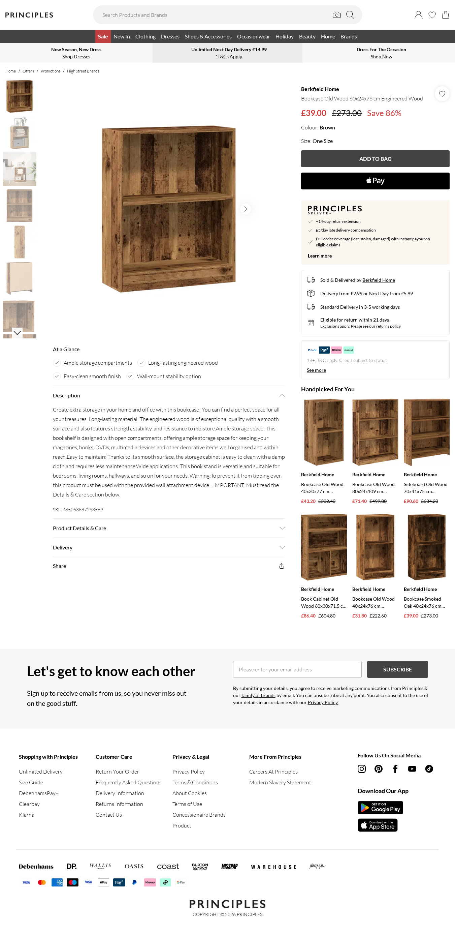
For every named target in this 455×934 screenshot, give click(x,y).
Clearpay (29, 804)
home (10, 70)
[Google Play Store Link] (380, 807)
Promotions (50, 70)
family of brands (258, 695)
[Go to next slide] (245, 209)
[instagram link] (362, 769)
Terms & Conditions (195, 782)
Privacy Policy (188, 771)
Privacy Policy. (323, 702)
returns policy (388, 326)
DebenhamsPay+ (39, 793)
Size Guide (31, 782)
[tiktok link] (429, 769)
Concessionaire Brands (199, 814)
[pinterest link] (379, 769)
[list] (169, 209)
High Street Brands (83, 70)
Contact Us (109, 814)
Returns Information (119, 804)
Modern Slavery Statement (280, 782)
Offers (28, 70)
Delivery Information (120, 793)
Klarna (26, 814)
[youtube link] (412, 769)
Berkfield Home (320, 89)
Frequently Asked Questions (129, 782)
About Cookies (189, 793)
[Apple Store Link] (380, 825)
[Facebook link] (395, 769)
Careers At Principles (273, 771)
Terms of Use (187, 804)
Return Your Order (117, 771)
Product (181, 825)
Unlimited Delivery (41, 771)
